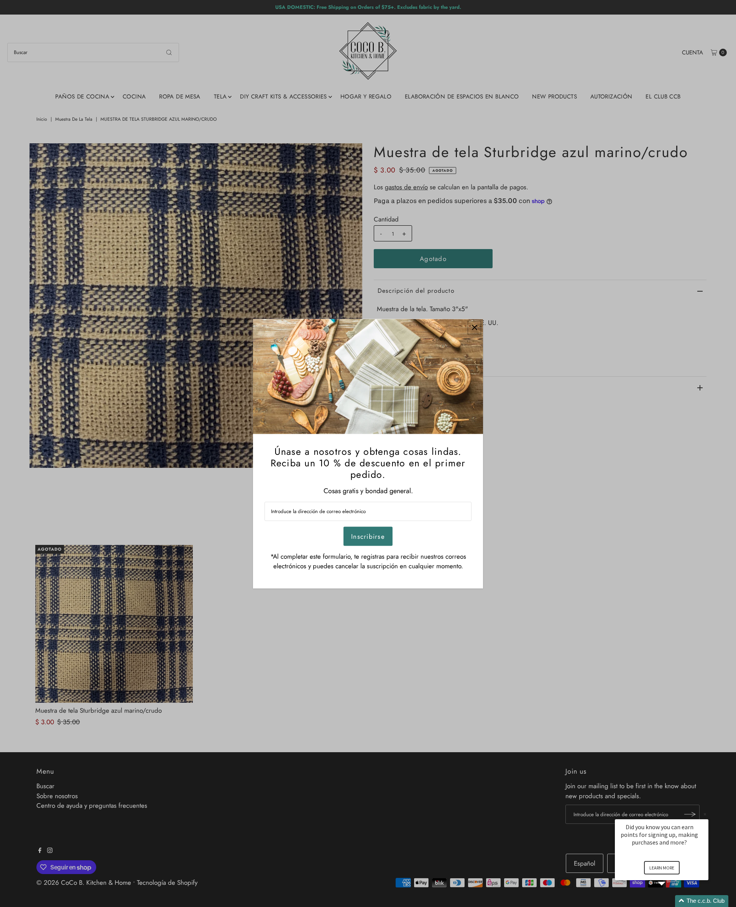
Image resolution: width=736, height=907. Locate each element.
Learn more (661, 868)
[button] (670, 901)
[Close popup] (474, 327)
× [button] (704, 814)
